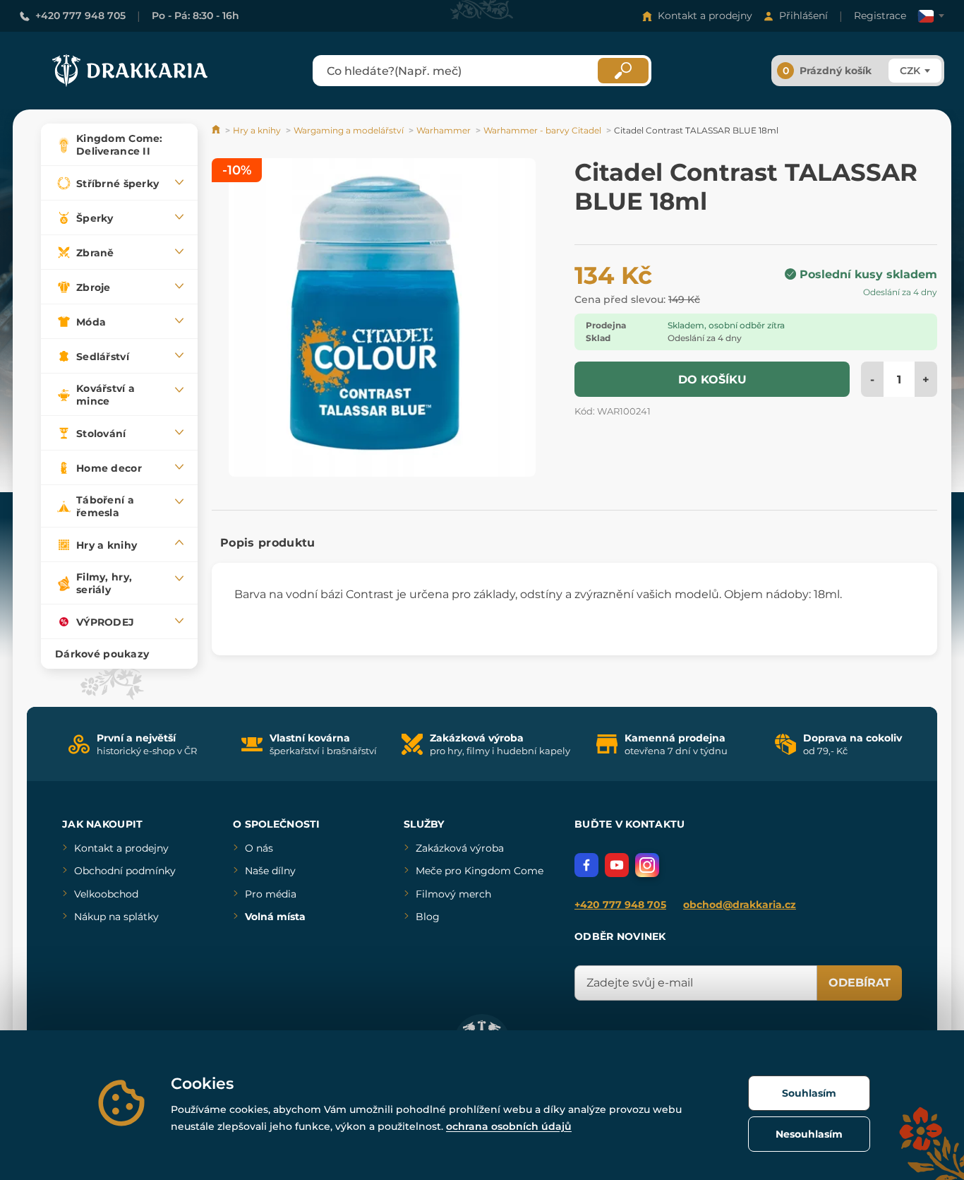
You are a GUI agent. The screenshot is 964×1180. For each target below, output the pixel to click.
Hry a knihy (257, 130)
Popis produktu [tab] (267, 542)
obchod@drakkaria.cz (739, 904)
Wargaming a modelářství (349, 130)
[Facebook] (586, 865)
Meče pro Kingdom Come (479, 870)
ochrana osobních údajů (509, 1126)
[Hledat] (623, 70)
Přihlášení (803, 15)
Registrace (880, 15)
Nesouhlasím (809, 1134)
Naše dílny (270, 870)
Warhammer (443, 130)
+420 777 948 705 (80, 15)
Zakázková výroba (460, 848)
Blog (428, 916)
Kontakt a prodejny (705, 15)
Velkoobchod (106, 894)
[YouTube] (617, 865)
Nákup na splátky (116, 916)
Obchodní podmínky (125, 870)
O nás (259, 848)
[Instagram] (647, 865)
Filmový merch (453, 894)
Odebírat (860, 982)
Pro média (270, 894)
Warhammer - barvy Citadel (542, 130)
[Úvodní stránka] (217, 130)
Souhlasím (809, 1093)
